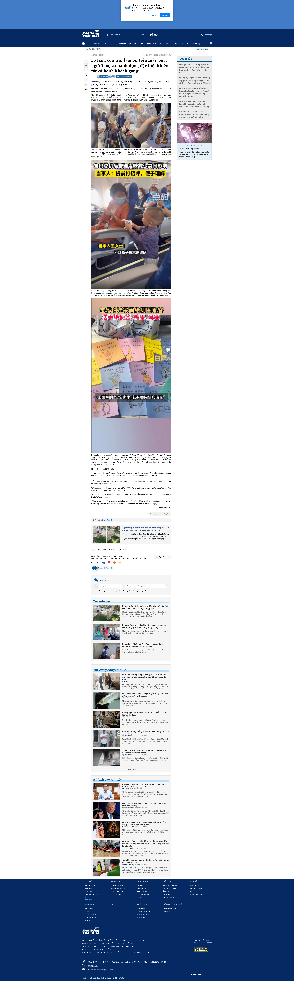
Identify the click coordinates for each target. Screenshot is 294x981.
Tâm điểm (88, 888)
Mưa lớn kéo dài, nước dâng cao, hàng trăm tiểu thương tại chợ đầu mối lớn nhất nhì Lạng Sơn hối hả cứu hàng (145, 843)
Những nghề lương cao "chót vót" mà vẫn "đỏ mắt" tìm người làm (145, 713)
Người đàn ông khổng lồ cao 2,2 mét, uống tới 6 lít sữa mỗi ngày (145, 732)
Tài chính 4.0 (141, 888)
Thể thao (88, 920)
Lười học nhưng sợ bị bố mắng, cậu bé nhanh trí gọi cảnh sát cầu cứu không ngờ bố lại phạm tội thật (144, 676)
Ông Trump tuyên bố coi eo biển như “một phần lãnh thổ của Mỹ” (144, 804)
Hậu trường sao (90, 914)
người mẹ (122, 549)
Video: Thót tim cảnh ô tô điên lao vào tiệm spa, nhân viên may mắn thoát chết (144, 751)
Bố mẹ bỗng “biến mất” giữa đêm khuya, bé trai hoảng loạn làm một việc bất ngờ (143, 645)
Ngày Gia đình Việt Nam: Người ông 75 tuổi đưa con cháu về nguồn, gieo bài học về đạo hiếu (195, 154)
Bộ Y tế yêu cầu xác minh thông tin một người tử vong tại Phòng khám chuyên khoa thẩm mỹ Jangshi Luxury (194, 92)
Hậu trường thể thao (143, 911)
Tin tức (98, 43)
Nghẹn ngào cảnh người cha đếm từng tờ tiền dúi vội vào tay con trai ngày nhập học (145, 529)
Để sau (154, 15)
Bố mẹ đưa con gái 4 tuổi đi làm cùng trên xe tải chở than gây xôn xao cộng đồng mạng (144, 626)
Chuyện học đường (169, 908)
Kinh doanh (125, 43)
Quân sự (192, 891)
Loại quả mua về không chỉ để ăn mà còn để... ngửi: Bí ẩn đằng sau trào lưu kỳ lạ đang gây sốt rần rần (194, 68)
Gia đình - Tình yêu (169, 888)
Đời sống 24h (108, 519)
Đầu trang (195, 974)
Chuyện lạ (166, 894)
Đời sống (139, 43)
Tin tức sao (89, 908)
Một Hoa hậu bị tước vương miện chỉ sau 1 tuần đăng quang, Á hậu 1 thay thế (144, 823)
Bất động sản (141, 897)
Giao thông (88, 891)
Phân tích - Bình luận (196, 888)
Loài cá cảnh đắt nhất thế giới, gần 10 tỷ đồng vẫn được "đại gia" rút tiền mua (145, 694)
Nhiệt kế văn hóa (90, 917)
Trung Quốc (101, 549)
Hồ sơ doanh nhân (143, 894)
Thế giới (151, 43)
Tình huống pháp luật (118, 888)
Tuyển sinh (166, 911)
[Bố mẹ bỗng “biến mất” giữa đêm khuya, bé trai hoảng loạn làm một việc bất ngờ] (106, 651)
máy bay (112, 549)
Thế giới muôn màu (195, 894)
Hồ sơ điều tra (116, 894)
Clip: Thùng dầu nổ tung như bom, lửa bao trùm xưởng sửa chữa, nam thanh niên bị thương (194, 104)
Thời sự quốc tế (194, 885)
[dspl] (83, 44)
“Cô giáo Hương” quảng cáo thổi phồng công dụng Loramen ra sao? (145, 861)
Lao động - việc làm (91, 894)
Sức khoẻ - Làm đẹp (170, 885)
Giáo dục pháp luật (191, 43)
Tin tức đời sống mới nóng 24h (192, 149)
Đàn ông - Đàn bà (168, 897)
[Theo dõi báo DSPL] (114, 76)
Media (174, 43)
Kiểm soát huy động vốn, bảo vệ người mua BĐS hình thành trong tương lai (144, 785)
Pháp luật (110, 43)
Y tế (86, 897)
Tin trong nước (90, 885)
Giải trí (87, 911)
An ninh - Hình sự (117, 885)
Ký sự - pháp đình (117, 891)
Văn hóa (163, 43)
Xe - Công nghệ (142, 891)
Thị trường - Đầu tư (143, 885)
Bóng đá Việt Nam (143, 914)
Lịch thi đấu (141, 908)
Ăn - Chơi (166, 891)
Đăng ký (165, 15)
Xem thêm (130, 769)
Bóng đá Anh (141, 917)
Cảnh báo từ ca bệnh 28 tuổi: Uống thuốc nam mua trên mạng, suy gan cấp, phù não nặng (194, 114)
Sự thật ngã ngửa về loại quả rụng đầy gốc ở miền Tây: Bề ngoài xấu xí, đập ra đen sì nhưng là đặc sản (194, 80)
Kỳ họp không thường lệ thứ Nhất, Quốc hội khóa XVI (161, 49)
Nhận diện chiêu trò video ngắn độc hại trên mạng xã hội (198, 49)
